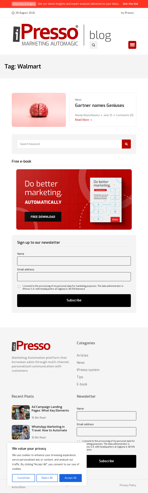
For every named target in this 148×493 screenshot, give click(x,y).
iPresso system (88, 370)
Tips (80, 377)
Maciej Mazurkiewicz (87, 115)
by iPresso (127, 13)
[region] (47, 464)
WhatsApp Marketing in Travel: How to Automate (49, 428)
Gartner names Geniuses (99, 105)
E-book (82, 384)
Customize (23, 478)
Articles (82, 355)
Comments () (124, 115)
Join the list (130, 4)
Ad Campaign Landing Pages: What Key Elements (50, 408)
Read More (82, 119)
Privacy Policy (128, 485)
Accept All (71, 478)
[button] (132, 45)
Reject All (47, 478)
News (78, 99)
